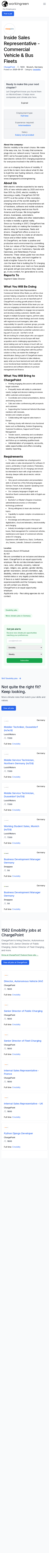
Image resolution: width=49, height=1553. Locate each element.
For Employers (9, 9)
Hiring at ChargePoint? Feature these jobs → (19, 955)
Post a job (8, 14)
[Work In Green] (15, 4)
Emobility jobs (11, 610)
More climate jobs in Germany (18, 616)
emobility (37, 70)
